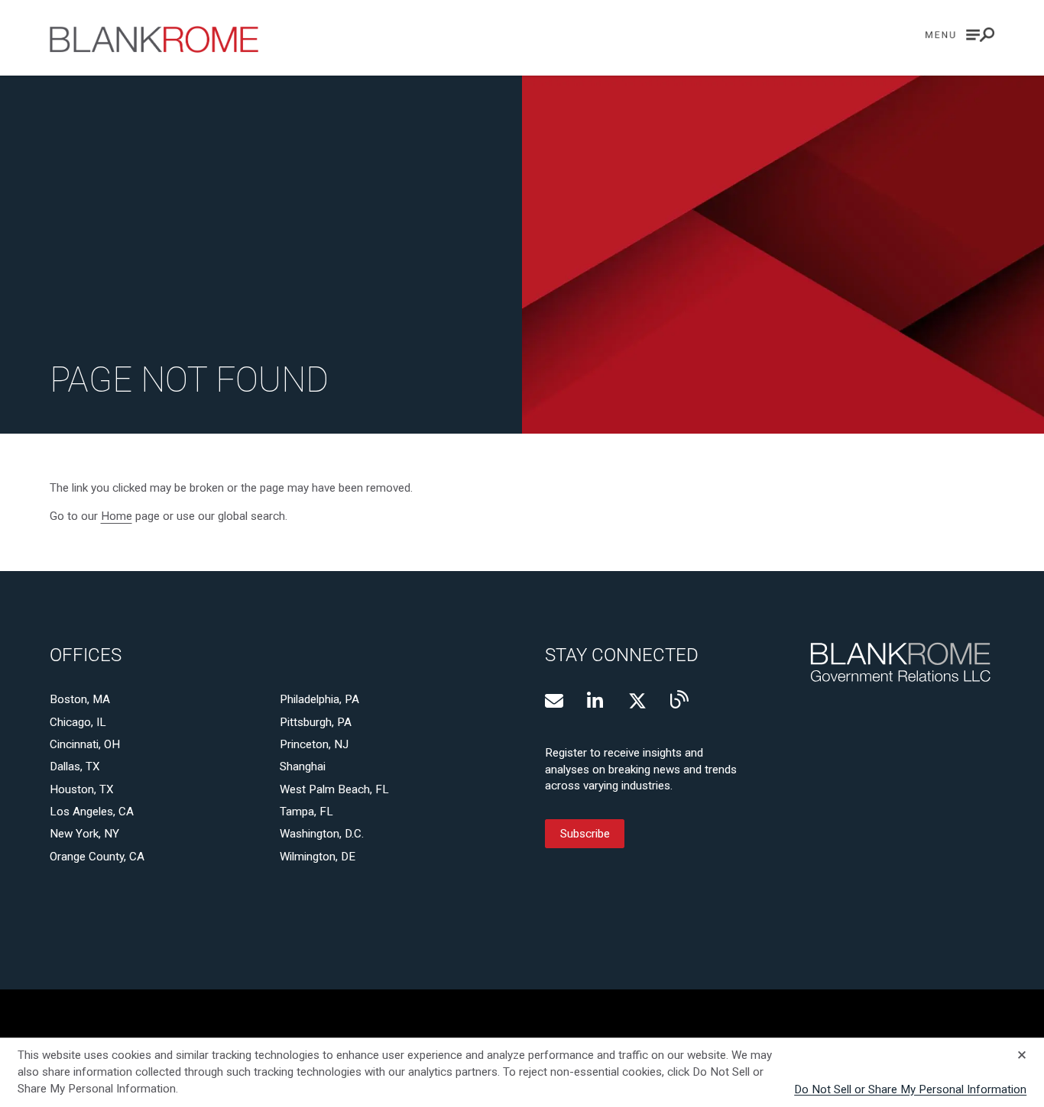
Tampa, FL (306, 811)
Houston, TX (82, 789)
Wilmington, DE (317, 856)
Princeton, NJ (314, 744)
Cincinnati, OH (85, 744)
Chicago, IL (78, 722)
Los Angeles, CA (92, 811)
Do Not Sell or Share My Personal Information (910, 1089)
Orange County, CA (97, 856)
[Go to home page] (154, 39)
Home (116, 516)
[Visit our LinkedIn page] (596, 701)
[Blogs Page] (679, 699)
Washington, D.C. (322, 834)
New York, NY (84, 834)
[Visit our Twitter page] (637, 701)
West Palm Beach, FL (334, 789)
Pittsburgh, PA (316, 722)
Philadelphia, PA (319, 699)
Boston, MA (80, 699)
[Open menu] (960, 34)
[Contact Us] (554, 701)
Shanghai (303, 766)
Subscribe (585, 834)
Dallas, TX (75, 766)
